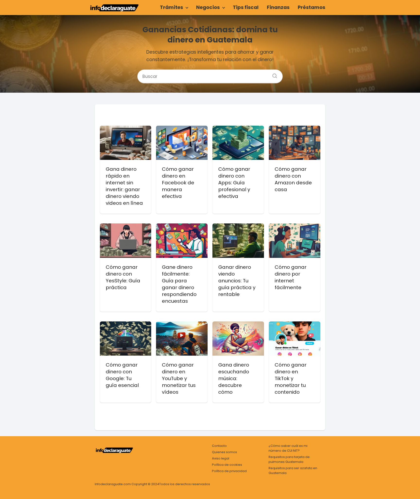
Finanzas (278, 7)
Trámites (171, 7)
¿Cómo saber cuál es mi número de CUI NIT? (288, 448)
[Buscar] (273, 74)
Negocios (208, 7)
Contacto (219, 445)
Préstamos (311, 7)
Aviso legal (220, 458)
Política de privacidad (229, 471)
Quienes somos (224, 452)
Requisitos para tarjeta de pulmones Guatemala (289, 459)
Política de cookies (227, 464)
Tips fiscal (246, 7)
